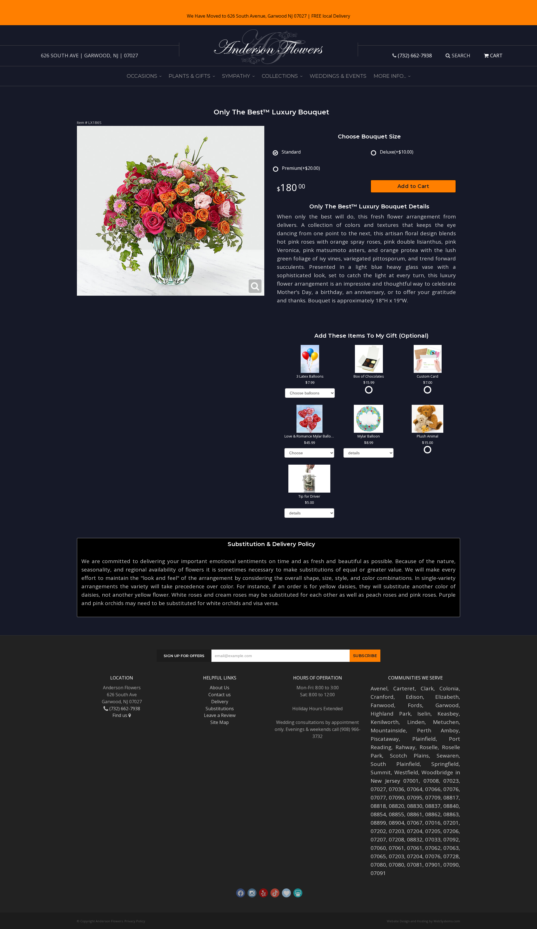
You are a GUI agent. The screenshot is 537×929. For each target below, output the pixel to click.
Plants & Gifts (189, 76)
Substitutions (220, 708)
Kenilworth (385, 722)
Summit (381, 772)
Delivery (219, 701)
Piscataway (385, 738)
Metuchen (446, 722)
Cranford (382, 696)
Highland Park (391, 713)
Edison (414, 696)
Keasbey (448, 713)
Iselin (423, 713)
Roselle (429, 747)
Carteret (404, 688)
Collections (280, 76)
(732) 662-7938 (415, 55)
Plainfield (424, 738)
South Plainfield (395, 764)
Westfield (406, 772)
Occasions (142, 76)
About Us (219, 688)
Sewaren (448, 755)
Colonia (449, 688)
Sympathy (236, 76)
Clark (427, 688)
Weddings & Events (338, 76)
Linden (416, 722)
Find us (120, 715)
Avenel (379, 688)
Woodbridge (437, 772)
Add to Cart (413, 186)
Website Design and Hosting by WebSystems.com (423, 921)
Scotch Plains (409, 755)
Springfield (445, 764)
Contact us (219, 695)
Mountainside (388, 730)
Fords (415, 705)
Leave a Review (219, 715)
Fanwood (382, 705)
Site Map (219, 722)
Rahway (405, 747)
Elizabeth (447, 696)
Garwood (447, 705)
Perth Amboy (438, 730)
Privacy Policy (134, 921)
